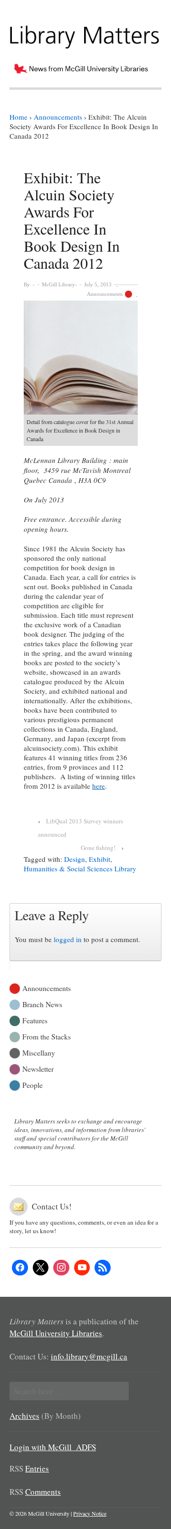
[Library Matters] (86, 33)
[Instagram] (61, 1267)
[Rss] (102, 1267)
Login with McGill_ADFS (53, 1447)
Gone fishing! (98, 847)
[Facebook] (20, 1267)
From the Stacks (46, 1036)
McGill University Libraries (56, 1333)
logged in (68, 939)
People (32, 1084)
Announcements (105, 294)
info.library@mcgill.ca (89, 1356)
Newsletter (38, 1068)
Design (74, 859)
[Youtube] (82, 1267)
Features (35, 1020)
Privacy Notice (89, 1513)
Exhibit (99, 859)
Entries (37, 1468)
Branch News (42, 1004)
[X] (40, 1267)
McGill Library (58, 284)
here (98, 786)
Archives (24, 1415)
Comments (43, 1491)
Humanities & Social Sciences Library (80, 868)
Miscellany (38, 1052)
